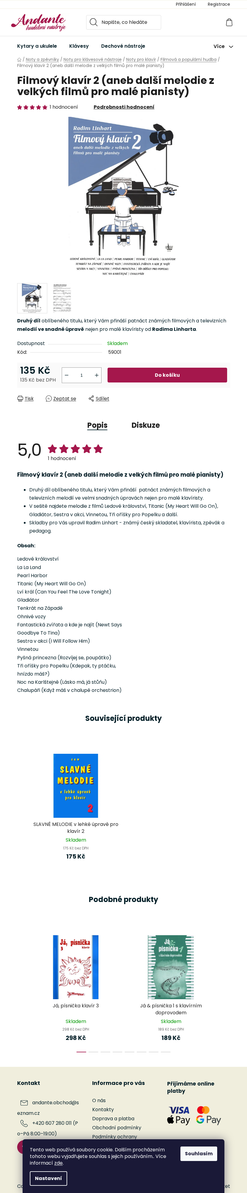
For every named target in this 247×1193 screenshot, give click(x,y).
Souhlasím (199, 1153)
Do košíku (167, 375)
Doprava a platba (113, 1118)
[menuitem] (37, 46)
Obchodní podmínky (116, 1127)
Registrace (219, 4)
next (225, 992)
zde (58, 1162)
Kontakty (103, 1109)
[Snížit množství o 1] (66, 375)
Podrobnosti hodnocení (124, 107)
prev (22, 992)
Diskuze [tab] (146, 425)
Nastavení (48, 1178)
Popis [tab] (97, 425)
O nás (99, 1100)
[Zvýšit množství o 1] (96, 375)
